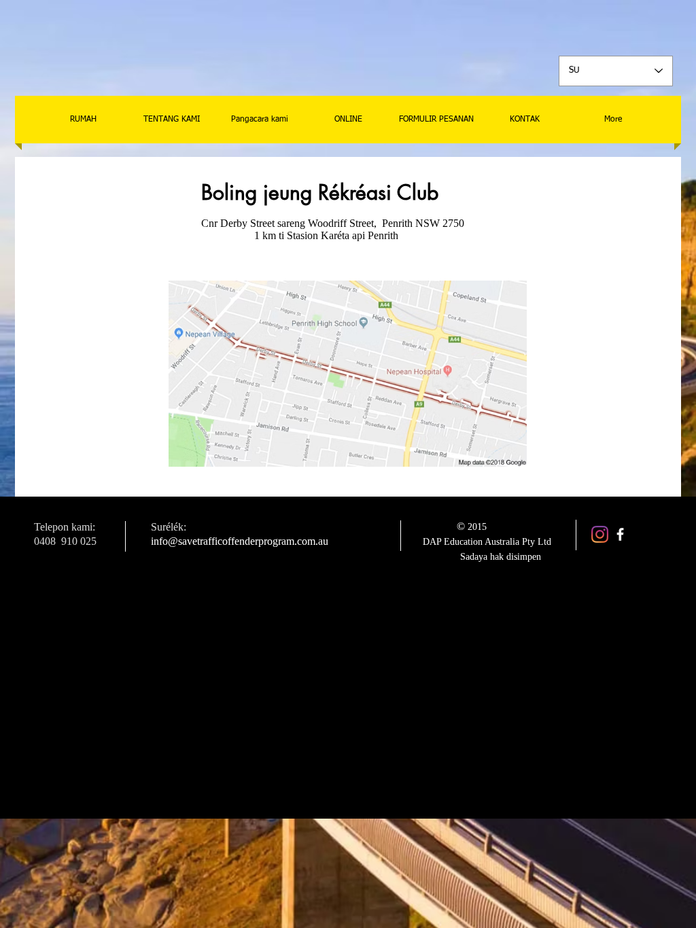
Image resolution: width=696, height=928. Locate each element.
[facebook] (620, 534)
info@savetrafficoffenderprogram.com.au (239, 541)
